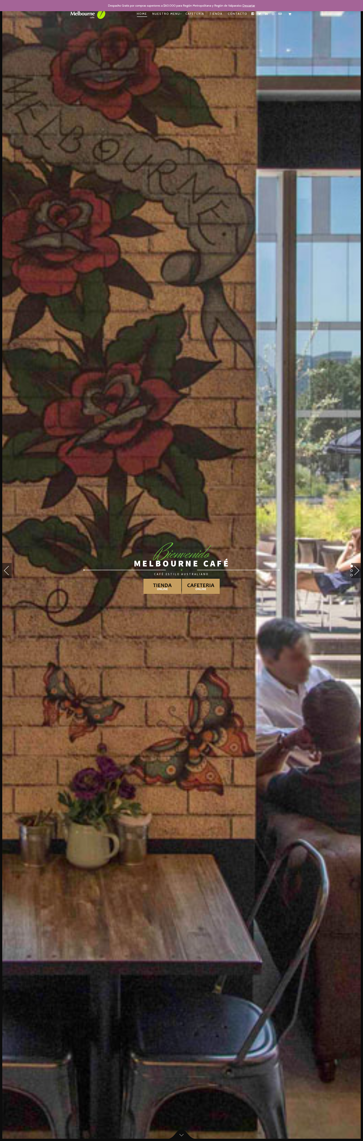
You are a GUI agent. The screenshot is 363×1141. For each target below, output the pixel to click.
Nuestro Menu (166, 14)
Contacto (237, 14)
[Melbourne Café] (90, 14)
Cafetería (194, 14)
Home (142, 14)
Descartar (248, 5)
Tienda (216, 14)
